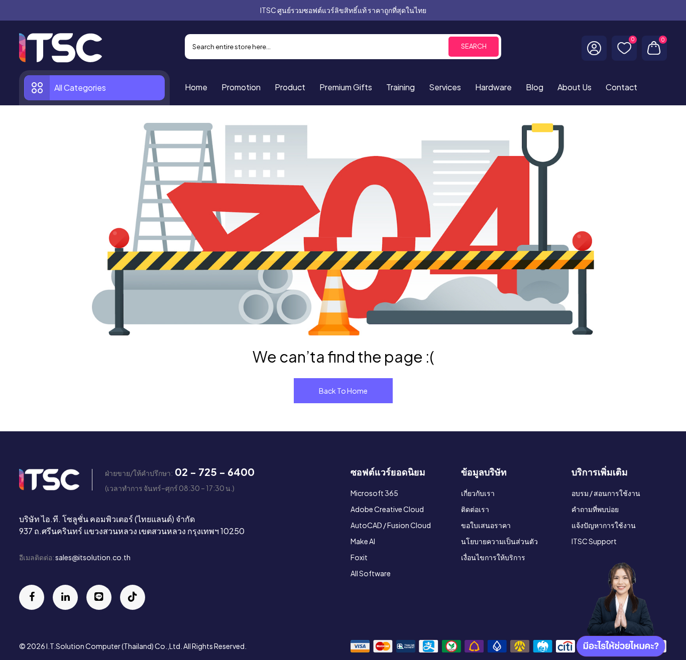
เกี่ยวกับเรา (478, 493)
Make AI (363, 541)
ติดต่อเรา (475, 509)
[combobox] (343, 46)
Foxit (359, 557)
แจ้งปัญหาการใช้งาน (603, 525)
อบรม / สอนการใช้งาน (605, 493)
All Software (371, 573)
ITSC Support (594, 541)
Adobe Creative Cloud (387, 509)
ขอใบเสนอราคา (486, 525)
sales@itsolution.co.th (93, 557)
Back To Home (343, 390)
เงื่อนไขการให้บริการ (493, 557)
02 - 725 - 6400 (215, 471)
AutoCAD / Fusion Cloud (391, 525)
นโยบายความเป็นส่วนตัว (499, 541)
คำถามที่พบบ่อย (595, 509)
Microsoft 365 (374, 493)
